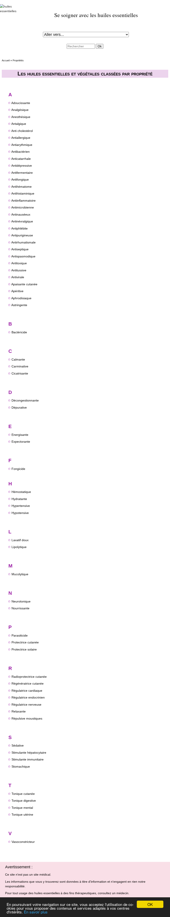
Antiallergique (20, 137)
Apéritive (17, 291)
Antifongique (20, 179)
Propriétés (18, 60)
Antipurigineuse (22, 235)
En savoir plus (36, 912)
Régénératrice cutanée (28, 683)
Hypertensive (21, 506)
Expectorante (21, 441)
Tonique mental (22, 807)
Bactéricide (19, 332)
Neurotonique (21, 601)
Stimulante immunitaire (28, 759)
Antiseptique (20, 249)
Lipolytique (19, 547)
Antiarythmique (21, 145)
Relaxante (19, 711)
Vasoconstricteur (23, 842)
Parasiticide (20, 635)
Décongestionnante (25, 400)
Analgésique (20, 110)
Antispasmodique (23, 256)
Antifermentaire (22, 172)
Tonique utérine (22, 814)
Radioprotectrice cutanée (29, 676)
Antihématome (21, 186)
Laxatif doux (20, 540)
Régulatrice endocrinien (28, 697)
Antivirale (17, 277)
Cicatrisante (20, 373)
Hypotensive (20, 513)
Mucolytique (20, 574)
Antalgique (18, 123)
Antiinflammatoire (23, 200)
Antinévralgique (22, 221)
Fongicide (18, 469)
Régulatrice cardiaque (27, 690)
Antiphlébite (19, 228)
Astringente (19, 305)
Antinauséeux (20, 214)
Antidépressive (21, 165)
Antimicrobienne (22, 207)
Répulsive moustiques (27, 718)
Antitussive (18, 270)
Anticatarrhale (21, 158)
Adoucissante (20, 103)
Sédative (18, 745)
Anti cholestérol (22, 131)
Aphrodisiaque (21, 298)
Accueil (6, 60)
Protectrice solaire (24, 649)
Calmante (18, 359)
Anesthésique (20, 117)
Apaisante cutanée (24, 284)
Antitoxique (19, 263)
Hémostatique (21, 492)
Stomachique (21, 766)
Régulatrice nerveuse (26, 704)
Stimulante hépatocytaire (29, 752)
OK (150, 904)
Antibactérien (20, 151)
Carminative (20, 366)
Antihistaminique (22, 193)
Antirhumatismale (23, 242)
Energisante (20, 434)
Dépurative (19, 407)
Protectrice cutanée (25, 642)
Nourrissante (20, 608)
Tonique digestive (24, 800)
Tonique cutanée (23, 793)
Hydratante (19, 499)
